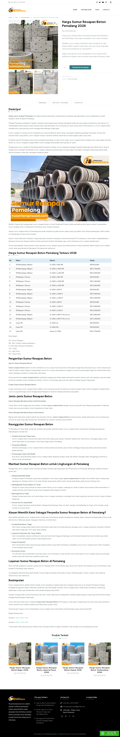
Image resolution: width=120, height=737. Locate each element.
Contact (106, 10)
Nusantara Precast (51, 734)
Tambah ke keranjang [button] (20, 655)
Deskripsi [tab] (42, 103)
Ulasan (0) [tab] (78, 103)
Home (75, 10)
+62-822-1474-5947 (70, 703)
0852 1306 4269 (22, 622)
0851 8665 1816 (22, 618)
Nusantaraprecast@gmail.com (74, 706)
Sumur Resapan (72, 79)
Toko (97, 10)
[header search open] (110, 2)
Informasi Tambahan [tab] (60, 103)
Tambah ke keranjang (80, 67)
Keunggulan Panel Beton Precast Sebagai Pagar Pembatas (45, 720)
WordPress (82, 734)
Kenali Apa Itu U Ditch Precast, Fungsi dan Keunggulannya (44, 712)
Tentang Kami (86, 10)
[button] (54, 23)
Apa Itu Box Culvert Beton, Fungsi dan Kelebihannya (46, 704)
